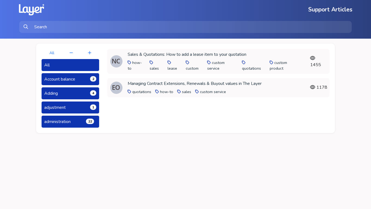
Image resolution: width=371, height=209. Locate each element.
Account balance (69, 79)
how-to (166, 91)
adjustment (69, 107)
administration (68, 122)
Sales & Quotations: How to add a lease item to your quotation (187, 54)
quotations (251, 68)
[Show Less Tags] (71, 53)
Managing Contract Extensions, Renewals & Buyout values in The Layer (195, 84)
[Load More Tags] (89, 53)
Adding (69, 93)
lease (172, 68)
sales (154, 68)
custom (192, 68)
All (51, 53)
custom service (216, 65)
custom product (278, 65)
